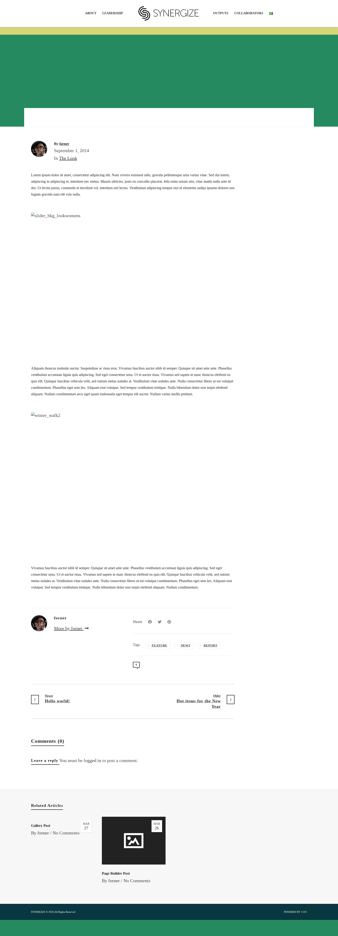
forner (43, 832)
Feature (159, 645)
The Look (68, 158)
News (185, 645)
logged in (92, 760)
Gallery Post (40, 826)
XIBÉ (304, 911)
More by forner (69, 628)
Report (211, 645)
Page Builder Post (116, 873)
